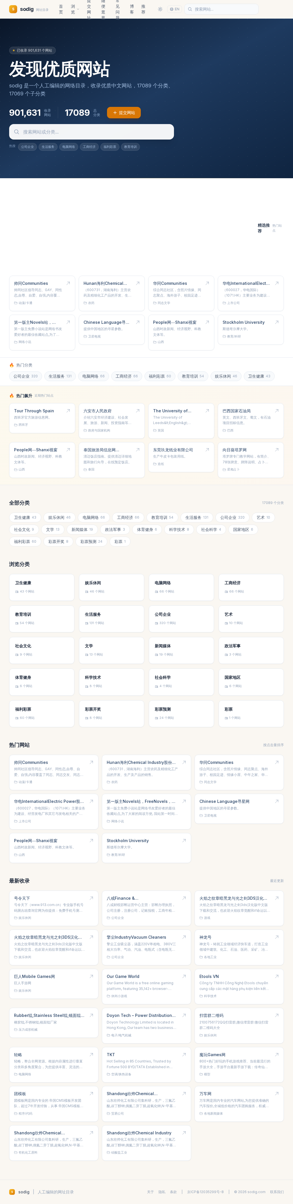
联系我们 (277, 1192)
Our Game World (123, 976)
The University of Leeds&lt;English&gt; (174, 410)
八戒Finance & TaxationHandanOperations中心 (138, 898)
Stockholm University (244, 322)
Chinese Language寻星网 (107, 322)
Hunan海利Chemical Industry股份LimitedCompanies (103, 283)
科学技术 (179, 529)
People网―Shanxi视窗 (175, 322)
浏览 (73, 9)
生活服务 (48, 147)
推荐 (143, 9)
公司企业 (27, 147)
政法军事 (115, 529)
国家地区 (243, 529)
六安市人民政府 (98, 410)
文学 (53, 529)
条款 (173, 1192)
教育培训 (130, 147)
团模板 (20, 1093)
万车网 (205, 1093)
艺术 (263, 517)
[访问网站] (68, 283)
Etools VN (209, 976)
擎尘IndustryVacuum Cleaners (136, 937)
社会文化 (24, 529)
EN (177, 9)
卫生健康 (259, 376)
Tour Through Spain (34, 410)
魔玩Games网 (212, 1054)
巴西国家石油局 (237, 410)
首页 (61, 9)
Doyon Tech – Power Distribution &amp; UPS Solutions (139, 1015)
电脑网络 (68, 147)
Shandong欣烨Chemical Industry (139, 1132)
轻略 (18, 1054)
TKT (111, 1054)
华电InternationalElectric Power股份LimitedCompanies (247, 283)
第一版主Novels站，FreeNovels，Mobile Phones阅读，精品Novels (34, 322)
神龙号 (205, 937)
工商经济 (89, 147)
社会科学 (211, 529)
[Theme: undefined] (160, 9)
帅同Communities (31, 283)
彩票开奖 (58, 541)
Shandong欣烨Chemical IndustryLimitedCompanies (133, 1093)
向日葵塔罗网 (235, 449)
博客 (132, 9)
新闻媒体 (82, 529)
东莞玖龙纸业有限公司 (173, 449)
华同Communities (170, 283)
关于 (150, 1192)
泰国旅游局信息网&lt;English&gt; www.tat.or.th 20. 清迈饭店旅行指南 (107, 449)
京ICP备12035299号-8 (205, 1192)
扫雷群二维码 (211, 1015)
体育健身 (147, 529)
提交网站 (127, 112)
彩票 (120, 541)
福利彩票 (110, 147)
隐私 (162, 1192)
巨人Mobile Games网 (34, 976)
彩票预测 (91, 541)
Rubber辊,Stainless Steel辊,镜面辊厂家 (49, 1015)
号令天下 (22, 898)
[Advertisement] (133, 228)
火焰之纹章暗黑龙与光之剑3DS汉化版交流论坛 (233, 898)
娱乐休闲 (226, 376)
